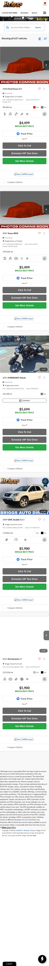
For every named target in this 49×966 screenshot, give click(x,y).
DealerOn (19, 830)
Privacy (32, 830)
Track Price (27, 133)
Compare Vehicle (14, 182)
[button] (9, 12)
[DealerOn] (9, 828)
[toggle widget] (42, 959)
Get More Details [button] (24, 161)
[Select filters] (39, 39)
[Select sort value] (44, 38)
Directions (24, 13)
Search (38, 27)
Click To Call (24, 145)
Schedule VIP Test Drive (24, 153)
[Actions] (44, 88)
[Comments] (44, 114)
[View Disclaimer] (27, 114)
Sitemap (26, 830)
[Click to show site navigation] (44, 12)
